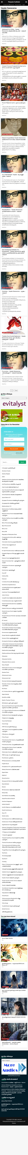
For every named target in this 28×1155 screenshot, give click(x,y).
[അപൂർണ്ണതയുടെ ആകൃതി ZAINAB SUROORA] (14, 1006)
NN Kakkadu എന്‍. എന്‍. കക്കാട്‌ (9, 703)
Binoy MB (4, 531)
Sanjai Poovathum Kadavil (8, 798)
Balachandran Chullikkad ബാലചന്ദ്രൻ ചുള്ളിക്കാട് (11, 509)
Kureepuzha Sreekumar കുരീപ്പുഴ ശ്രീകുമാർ (13, 641)
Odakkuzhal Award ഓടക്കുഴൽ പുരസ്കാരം (12, 715)
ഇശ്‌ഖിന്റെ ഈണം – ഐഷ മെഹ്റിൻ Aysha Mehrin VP (12, 1104)
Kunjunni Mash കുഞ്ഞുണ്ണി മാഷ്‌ (10, 638)
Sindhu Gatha (5, 816)
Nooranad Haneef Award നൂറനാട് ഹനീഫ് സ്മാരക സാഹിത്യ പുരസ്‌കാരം (12, 706)
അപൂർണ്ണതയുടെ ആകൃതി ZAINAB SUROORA (14, 1017)
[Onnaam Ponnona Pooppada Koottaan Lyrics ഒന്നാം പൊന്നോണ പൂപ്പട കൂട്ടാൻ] (14, 55)
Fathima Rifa (5, 576)
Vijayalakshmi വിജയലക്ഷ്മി (8, 892)
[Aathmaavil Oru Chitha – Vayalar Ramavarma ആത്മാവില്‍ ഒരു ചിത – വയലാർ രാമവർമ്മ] (14, 18)
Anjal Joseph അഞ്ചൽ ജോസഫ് (10, 487)
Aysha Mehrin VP (6, 497)
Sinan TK (4, 813)
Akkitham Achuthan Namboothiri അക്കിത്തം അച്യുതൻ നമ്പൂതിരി (13, 480)
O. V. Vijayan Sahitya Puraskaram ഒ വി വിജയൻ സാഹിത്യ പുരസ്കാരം (13, 711)
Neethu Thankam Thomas (8, 700)
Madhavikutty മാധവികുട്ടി (8, 650)
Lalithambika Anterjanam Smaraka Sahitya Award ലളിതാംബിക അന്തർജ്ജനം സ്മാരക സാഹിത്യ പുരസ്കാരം (12, 645)
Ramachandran (5, 778)
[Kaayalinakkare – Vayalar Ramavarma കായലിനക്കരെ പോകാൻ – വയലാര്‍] (14, 199)
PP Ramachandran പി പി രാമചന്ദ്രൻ (11, 760)
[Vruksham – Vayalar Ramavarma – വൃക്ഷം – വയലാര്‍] (14, 280)
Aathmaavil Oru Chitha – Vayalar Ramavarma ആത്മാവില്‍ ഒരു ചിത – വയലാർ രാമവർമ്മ (14, 31)
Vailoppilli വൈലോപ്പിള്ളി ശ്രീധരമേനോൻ (12, 869)
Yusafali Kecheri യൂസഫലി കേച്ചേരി (11, 906)
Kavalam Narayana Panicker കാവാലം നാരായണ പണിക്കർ (14, 616)
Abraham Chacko (6, 471)
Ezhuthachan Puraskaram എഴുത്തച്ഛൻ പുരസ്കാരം (11, 566)
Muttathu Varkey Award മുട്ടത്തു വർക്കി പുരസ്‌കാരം (12, 684)
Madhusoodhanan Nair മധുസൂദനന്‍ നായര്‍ (13, 653)
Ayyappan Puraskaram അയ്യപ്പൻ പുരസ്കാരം (13, 500)
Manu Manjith (5, 664)
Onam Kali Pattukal (6, 721)
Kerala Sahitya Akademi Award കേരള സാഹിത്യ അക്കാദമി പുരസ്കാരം (11, 628)
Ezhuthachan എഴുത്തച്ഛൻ (8, 570)
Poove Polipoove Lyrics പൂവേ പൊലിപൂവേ (13, 103)
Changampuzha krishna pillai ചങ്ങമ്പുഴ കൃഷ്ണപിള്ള (11, 538)
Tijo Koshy (4, 852)
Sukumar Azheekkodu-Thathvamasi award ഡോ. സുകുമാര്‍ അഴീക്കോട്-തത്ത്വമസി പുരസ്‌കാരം (14, 828)
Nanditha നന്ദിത (6, 697)
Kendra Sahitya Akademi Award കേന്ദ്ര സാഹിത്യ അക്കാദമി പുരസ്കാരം (11, 624)
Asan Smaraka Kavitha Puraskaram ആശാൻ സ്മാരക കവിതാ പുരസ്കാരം (13, 490)
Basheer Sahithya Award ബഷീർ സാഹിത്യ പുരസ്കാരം (12, 519)
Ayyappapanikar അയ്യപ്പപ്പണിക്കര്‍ (10, 503)
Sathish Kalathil (6, 804)
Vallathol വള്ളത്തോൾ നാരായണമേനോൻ (12, 874)
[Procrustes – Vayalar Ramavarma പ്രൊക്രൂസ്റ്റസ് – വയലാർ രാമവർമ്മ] (14, 360)
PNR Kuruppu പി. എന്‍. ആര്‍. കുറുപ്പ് (11, 755)
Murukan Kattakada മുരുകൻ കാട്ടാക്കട (11, 681)
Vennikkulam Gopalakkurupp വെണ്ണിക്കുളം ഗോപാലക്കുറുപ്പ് (12, 888)
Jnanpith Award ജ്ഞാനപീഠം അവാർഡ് (12, 598)
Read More (4, 43)
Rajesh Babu (5, 772)
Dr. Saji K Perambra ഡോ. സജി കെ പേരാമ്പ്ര (13, 550)
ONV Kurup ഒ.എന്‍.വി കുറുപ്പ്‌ (9, 726)
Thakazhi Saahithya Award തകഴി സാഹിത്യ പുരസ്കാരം (13, 838)
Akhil (3, 476)
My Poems (4, 688)
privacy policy (19, 453)
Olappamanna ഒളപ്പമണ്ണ (8, 718)
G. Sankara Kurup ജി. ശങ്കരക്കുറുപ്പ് (10, 581)
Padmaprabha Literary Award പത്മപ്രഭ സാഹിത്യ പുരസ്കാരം (12, 748)
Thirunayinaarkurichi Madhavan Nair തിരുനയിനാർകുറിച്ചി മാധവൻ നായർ (11, 846)
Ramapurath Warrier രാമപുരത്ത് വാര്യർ (12, 781)
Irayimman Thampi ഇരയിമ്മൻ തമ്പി (11, 592)
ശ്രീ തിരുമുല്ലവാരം (7, 911)
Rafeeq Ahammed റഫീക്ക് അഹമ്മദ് (10, 769)
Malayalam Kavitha (6, 659)
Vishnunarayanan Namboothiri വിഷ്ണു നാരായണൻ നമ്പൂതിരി (11, 899)
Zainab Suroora (6, 909)
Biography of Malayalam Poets (9, 534)
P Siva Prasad (5, 737)
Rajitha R (4, 775)
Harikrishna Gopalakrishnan (9, 584)
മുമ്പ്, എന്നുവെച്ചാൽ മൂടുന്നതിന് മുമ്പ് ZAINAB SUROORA (13, 1109)
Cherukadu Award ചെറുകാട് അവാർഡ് (12, 542)
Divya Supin (5, 547)
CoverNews (19, 1121)
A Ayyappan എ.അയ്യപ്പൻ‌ (8, 468)
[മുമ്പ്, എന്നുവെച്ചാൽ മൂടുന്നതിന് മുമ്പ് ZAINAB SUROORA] (14, 980)
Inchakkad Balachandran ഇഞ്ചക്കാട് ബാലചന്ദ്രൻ (11, 588)
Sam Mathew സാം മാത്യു (8, 795)
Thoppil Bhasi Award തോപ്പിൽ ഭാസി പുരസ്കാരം (13, 850)
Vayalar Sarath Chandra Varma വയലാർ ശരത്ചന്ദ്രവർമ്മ (12, 881)
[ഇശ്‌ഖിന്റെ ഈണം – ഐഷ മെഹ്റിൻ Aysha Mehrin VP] (14, 953)
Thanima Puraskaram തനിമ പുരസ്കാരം (11, 842)
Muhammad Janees (7, 675)
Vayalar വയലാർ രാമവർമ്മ (7, 25)
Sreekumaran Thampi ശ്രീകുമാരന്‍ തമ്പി (12, 821)
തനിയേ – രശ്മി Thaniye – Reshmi (17, 1082)
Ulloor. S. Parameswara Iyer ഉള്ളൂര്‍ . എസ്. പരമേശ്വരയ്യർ (12, 865)
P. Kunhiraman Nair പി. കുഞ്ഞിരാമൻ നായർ (13, 744)
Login (23, 4)
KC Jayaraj (4, 620)
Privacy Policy (18, 4)
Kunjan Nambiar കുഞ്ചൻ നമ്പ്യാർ (11, 635)
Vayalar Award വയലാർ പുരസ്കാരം (10, 877)
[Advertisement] (14, 1140)
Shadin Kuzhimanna (7, 810)
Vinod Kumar (5, 895)
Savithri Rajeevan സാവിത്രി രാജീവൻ (11, 807)
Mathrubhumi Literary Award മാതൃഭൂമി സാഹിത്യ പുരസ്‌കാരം (11, 668)
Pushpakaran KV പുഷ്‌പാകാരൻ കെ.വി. (11, 766)
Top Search (4, 858)
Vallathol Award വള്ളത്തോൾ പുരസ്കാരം (12, 872)
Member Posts (5, 672)
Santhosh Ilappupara (7, 801)
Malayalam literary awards (8, 662)
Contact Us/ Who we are (8, 4)
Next (16, 390)
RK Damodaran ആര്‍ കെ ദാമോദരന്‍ (11, 789)
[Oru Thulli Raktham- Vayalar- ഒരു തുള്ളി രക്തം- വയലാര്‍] (14, 164)
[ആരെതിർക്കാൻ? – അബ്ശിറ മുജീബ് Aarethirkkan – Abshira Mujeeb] (14, 1032)
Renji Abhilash (5, 784)
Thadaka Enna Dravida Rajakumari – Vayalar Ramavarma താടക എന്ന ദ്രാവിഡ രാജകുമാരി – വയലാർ (14, 337)
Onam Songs (4, 62)
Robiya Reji (5, 792)
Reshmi (4, 786)
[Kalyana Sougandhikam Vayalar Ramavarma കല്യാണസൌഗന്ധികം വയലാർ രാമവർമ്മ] (14, 127)
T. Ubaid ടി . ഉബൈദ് (7, 835)
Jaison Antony (5, 595)
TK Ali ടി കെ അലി (6, 855)
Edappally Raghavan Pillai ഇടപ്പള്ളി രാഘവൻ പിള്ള (13, 554)
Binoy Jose (4, 528)
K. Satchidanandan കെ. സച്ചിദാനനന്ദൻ (11, 600)
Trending (4, 861)
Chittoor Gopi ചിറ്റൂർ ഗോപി (9, 544)
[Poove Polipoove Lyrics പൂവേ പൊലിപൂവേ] (14, 92)
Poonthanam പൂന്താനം (7, 757)
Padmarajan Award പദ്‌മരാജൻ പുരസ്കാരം (12, 752)
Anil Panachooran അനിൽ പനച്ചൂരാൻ (11, 484)
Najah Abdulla (5, 694)
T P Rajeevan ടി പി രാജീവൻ (8, 832)
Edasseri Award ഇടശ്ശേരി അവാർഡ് (11, 558)
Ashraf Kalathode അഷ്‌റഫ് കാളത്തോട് (11, 494)
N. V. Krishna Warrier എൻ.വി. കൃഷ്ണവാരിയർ (13, 691)
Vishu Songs (5, 903)
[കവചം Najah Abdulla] (14, 928)
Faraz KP (4, 573)
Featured (4, 578)
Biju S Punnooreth (6, 525)
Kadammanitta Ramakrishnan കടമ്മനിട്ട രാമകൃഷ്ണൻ (12, 604)
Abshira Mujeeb (6, 473)
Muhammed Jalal (6, 678)
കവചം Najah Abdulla (7, 938)
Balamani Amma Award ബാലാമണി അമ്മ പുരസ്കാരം (12, 514)
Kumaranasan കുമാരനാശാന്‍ (9, 632)
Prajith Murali (5, 763)
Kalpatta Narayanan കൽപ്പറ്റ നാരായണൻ (12, 608)
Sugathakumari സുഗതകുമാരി (9, 824)
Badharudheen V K (6, 506)
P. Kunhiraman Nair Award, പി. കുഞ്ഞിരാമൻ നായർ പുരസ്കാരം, (13, 740)
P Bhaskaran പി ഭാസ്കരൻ (8, 734)
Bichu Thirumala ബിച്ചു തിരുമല (9, 522)
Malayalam (4, 656)
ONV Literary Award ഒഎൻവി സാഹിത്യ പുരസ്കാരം (12, 730)
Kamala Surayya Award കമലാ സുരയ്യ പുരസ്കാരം (12, 612)
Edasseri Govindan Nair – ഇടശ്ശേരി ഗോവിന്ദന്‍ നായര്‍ (13, 561)
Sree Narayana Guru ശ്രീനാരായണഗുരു (12, 818)
